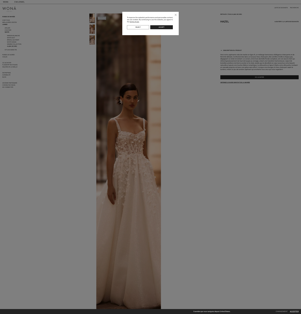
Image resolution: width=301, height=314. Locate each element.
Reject (138, 27)
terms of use (134, 22)
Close (176, 15)
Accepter (294, 311)
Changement (282, 311)
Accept (161, 27)
